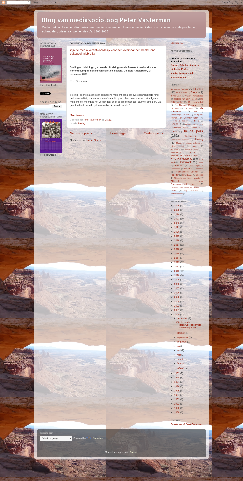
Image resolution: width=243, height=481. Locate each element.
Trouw (173, 190)
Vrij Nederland (191, 191)
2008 (177, 284)
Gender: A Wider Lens (194, 124)
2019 (177, 236)
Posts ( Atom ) (93, 140)
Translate (98, 438)
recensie (199, 169)
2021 (177, 227)
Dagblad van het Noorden (185, 99)
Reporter (175, 175)
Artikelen (198, 89)
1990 (177, 408)
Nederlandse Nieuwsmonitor (184, 155)
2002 (177, 306)
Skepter (199, 175)
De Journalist (195, 102)
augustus (182, 341)
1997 (177, 382)
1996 (177, 386)
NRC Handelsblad (181, 158)
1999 (177, 373)
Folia (196, 121)
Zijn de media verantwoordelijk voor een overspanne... (188, 325)
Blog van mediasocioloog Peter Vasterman (106, 20)
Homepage (118, 133)
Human (174, 132)
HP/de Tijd (196, 127)
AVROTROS (181, 93)
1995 (177, 390)
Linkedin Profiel (179, 69)
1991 (177, 404)
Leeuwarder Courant (180, 140)
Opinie (200, 162)
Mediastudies (178, 77)
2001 (177, 310)
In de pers (193, 131)
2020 (177, 232)
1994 (177, 395)
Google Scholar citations (185, 65)
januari (181, 368)
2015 (177, 253)
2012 (177, 266)
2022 (177, 223)
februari (181, 363)
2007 (177, 288)
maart (180, 359)
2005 (177, 297)
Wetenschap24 (177, 194)
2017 (177, 245)
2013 (177, 262)
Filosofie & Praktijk (179, 121)
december (182, 318)
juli (178, 346)
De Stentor (190, 108)
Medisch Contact (192, 149)
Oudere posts (153, 133)
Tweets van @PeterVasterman (186, 424)
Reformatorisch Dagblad (186, 172)
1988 (177, 412)
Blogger (133, 452)
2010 (177, 275)
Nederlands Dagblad (183, 152)
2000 (177, 314)
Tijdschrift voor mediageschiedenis (185, 187)
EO (195, 112)
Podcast (178, 165)
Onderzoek (185, 162)
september (183, 337)
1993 (177, 399)
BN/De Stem (176, 96)
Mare (195, 146)
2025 (177, 210)
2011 (177, 271)
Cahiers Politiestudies (194, 96)
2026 (177, 205)
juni (179, 350)
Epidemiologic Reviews (180, 115)
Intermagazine (189, 136)
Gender (175, 123)
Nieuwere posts (81, 133)
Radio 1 (188, 169)
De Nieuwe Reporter (186, 105)
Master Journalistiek (182, 73)
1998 (177, 377)
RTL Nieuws (187, 175)
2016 (177, 249)
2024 (177, 214)
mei (179, 355)
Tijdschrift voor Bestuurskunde (187, 178)
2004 (177, 301)
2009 (177, 279)
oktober (181, 333)
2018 (177, 240)
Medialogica (175, 149)
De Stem (175, 108)
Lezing (81, 123)
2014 (177, 258)
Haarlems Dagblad (180, 127)
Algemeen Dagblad (179, 89)
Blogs (194, 92)
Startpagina (177, 43)
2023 (177, 218)
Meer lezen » (77, 115)
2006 (177, 292)
